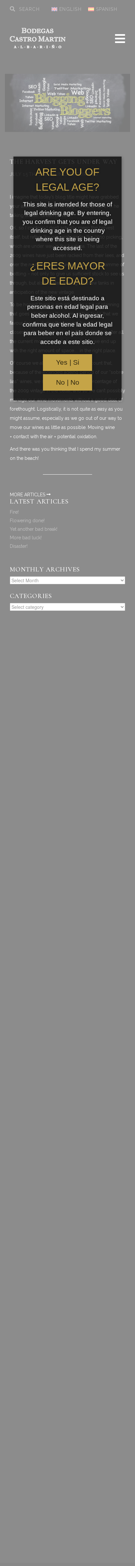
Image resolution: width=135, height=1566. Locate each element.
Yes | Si (67, 362)
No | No (67, 382)
